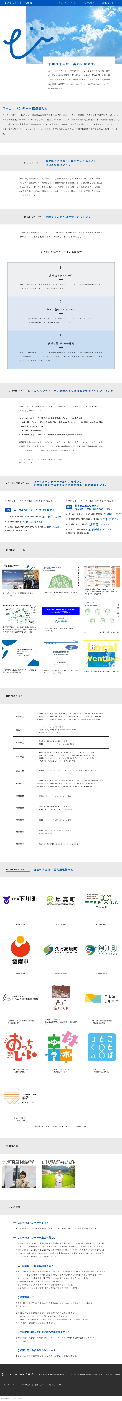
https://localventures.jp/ (28, 463)
